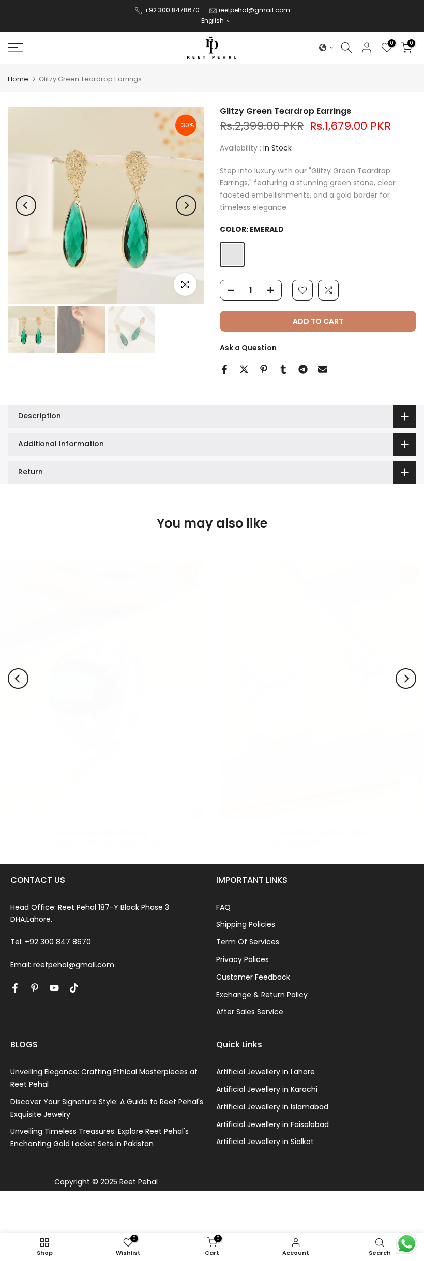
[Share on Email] (322, 369)
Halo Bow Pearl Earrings (322, 832)
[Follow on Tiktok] (74, 988)
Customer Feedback (253, 977)
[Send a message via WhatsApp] (407, 1244)
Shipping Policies (245, 924)
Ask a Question (248, 347)
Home (18, 79)
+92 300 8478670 (172, 10)
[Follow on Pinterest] (34, 988)
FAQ (223, 907)
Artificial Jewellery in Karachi (266, 1089)
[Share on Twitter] (244, 369)
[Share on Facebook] (224, 369)
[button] (326, 47)
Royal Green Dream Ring (102, 832)
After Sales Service (249, 1012)
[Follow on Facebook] (15, 988)
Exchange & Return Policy (262, 994)
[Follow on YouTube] (54, 988)
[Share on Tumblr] (283, 369)
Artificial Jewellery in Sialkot (265, 1141)
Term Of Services (247, 942)
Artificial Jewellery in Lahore (265, 1072)
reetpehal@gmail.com (254, 10)
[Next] (186, 205)
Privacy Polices (242, 959)
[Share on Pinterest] (263, 369)
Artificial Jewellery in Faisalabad (272, 1124)
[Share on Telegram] (303, 369)
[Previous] (26, 205)
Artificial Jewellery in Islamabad (272, 1107)
